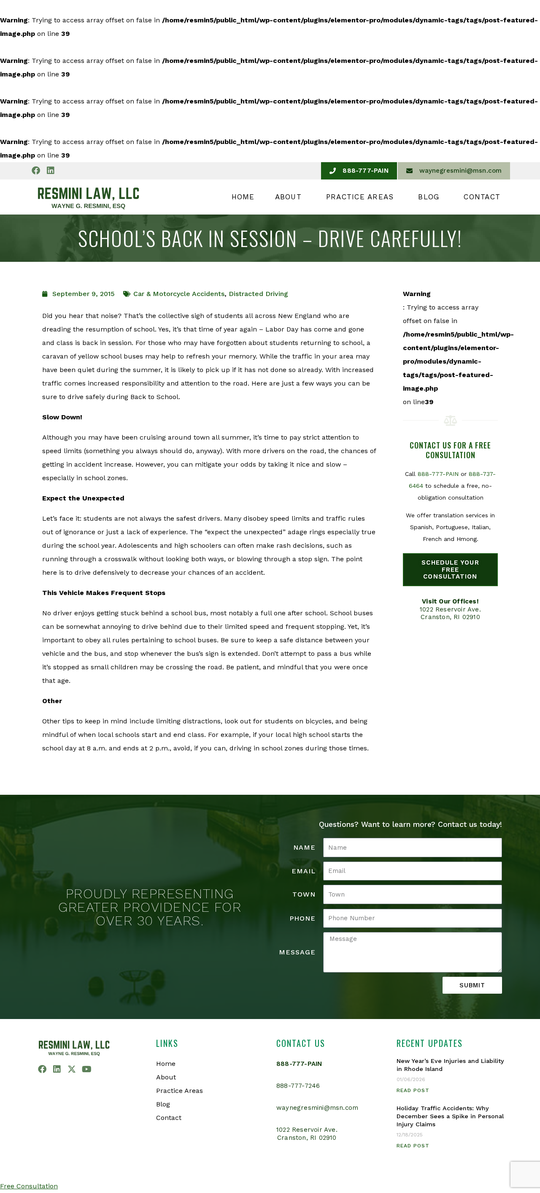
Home (243, 197)
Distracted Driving (258, 294)
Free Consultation (29, 1186)
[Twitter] (72, 1069)
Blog (428, 197)
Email (304, 871)
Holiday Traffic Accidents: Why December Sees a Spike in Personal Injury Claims (450, 1116)
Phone (302, 918)
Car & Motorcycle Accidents (178, 294)
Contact (482, 197)
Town (304, 894)
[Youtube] (86, 1069)
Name (304, 847)
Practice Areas (360, 197)
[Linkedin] (50, 170)
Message (297, 952)
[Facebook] (36, 170)
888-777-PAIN (438, 473)
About (288, 197)
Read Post (413, 1090)
